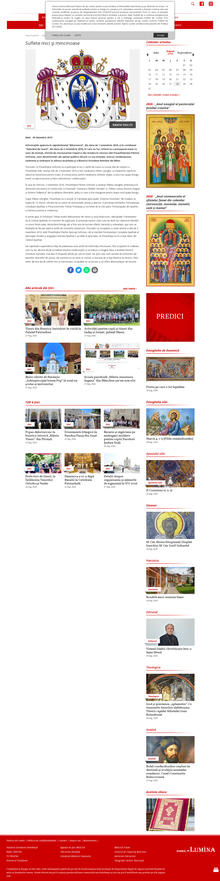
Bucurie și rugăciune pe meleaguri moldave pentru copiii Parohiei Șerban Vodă (119, 438)
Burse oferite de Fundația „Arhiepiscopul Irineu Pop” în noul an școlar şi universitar (51, 381)
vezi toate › (130, 288)
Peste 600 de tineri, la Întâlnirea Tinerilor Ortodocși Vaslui (40, 480)
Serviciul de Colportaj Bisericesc (130, 851)
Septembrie (184, 53)
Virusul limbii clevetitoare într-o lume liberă (168, 650)
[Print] (94, 270)
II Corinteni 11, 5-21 (159, 490)
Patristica (152, 560)
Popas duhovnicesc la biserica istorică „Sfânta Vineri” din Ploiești (42, 436)
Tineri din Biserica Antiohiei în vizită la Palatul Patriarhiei (53, 330)
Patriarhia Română (70, 851)
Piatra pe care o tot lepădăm (165, 387)
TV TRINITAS (12, 856)
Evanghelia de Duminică (162, 350)
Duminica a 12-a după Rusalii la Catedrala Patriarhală (79, 480)
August (170, 53)
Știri (29, 125)
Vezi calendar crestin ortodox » (164, 94)
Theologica (153, 667)
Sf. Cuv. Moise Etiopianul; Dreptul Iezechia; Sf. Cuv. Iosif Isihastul (169, 544)
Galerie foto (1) (123, 125)
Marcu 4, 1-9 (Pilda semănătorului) (169, 439)
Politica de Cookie (61, 35)
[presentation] (146, 53)
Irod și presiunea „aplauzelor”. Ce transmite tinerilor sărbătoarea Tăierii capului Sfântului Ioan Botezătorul (169, 710)
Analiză (151, 730)
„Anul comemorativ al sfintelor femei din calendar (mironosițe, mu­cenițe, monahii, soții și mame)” (168, 202)
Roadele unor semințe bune (165, 597)
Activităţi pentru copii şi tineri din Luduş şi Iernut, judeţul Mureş (108, 330)
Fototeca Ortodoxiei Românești (22, 847)
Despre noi (75, 840)
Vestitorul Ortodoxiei (17, 860)
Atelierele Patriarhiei (125, 856)
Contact (63, 840)
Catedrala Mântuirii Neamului (75, 856)
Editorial (152, 612)
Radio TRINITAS (14, 851)
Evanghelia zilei (156, 402)
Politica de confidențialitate (41, 840)
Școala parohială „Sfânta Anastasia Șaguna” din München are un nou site (109, 379)
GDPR (78, 35)
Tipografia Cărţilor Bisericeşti (129, 860)
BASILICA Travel (122, 847)
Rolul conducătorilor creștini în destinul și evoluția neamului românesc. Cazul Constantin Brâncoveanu (168, 772)
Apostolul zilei (155, 454)
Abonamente (90, 840)
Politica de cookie (15, 840)
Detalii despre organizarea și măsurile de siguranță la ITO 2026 (120, 480)
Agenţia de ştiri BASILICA (72, 847)
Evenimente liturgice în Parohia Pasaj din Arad (81, 434)
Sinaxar (151, 505)
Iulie (156, 53)
